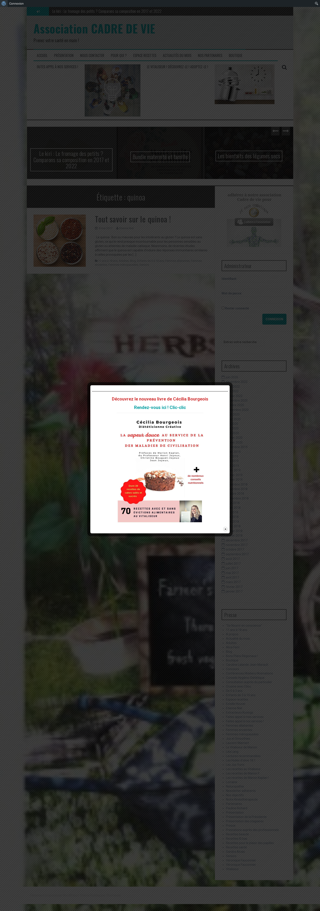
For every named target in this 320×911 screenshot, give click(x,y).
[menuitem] (4, 3)
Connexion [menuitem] (16, 3)
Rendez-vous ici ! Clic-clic (160, 407)
